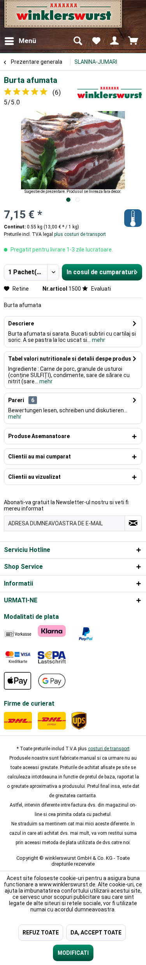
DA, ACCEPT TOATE (95, 932)
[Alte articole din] (109, 92)
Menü (27, 41)
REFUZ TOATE (41, 932)
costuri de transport (109, 748)
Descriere (21, 323)
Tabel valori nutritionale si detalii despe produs (69, 359)
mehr (98, 340)
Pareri (16, 400)
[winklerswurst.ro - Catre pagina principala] (62, 16)
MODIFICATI (73, 953)
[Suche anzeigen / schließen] (77, 41)
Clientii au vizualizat (34, 477)
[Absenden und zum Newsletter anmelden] (133, 523)
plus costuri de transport (79, 234)
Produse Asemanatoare (39, 436)
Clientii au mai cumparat (39, 456)
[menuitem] (20, 41)
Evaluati (100, 289)
